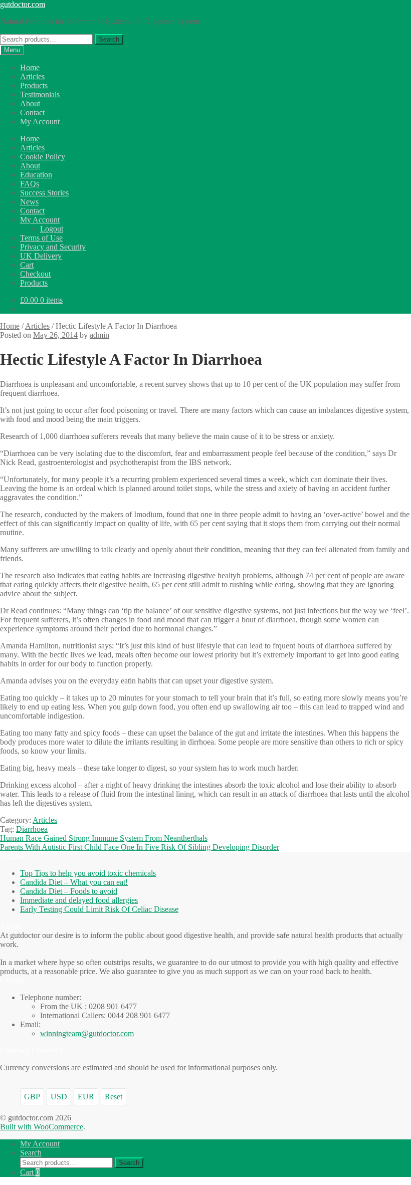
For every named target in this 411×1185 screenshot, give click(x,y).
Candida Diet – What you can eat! (74, 882)
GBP (32, 1096)
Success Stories (44, 192)
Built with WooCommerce (41, 1126)
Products (34, 85)
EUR (86, 1096)
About (30, 103)
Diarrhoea (32, 829)
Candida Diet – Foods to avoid (68, 891)
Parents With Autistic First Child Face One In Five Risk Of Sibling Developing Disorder (139, 847)
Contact (32, 112)
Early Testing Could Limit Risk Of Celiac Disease (99, 909)
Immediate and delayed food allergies (79, 900)
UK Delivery (41, 256)
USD (59, 1096)
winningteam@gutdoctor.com (87, 1033)
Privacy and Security (53, 247)
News (29, 201)
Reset (113, 1096)
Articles (32, 76)
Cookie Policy (42, 156)
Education (36, 174)
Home (30, 67)
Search (109, 39)
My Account (40, 121)
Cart (27, 265)
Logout (51, 228)
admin (99, 335)
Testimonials (40, 94)
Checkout (35, 274)
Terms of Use (41, 237)
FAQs (29, 183)
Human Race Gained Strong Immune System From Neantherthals (104, 838)
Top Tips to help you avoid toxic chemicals (88, 873)
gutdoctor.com (22, 4)
